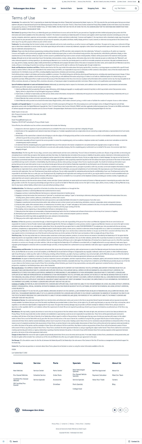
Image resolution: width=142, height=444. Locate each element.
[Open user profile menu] (138, 2)
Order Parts (57, 375)
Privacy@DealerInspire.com (23, 120)
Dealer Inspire (82, 429)
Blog (113, 384)
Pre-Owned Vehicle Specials (79, 375)
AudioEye (87, 424)
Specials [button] (80, 8)
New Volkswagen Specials (79, 370)
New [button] (45, 8)
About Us (115, 371)
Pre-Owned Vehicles (20, 375)
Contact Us (64, 424)
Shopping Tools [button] (93, 8)
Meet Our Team (117, 375)
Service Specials (39, 380)
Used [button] (54, 8)
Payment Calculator (99, 375)
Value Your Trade (98, 380)
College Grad (77, 389)
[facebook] (114, 410)
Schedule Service (39, 375)
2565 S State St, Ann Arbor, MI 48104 (105, 1)
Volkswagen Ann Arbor (76, 432)
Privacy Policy (55, 424)
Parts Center (57, 371)
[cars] (126, 410)
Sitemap (72, 424)
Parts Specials (78, 384)
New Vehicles (18, 371)
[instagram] (120, 410)
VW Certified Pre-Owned (19, 384)
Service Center (38, 371)
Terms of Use (79, 424)
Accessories (57, 380)
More (104, 8)
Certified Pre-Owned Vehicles (20, 380)
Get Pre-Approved (99, 371)
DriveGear (56, 384)
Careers (115, 380)
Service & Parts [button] (66, 8)
